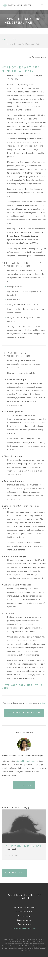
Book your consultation (27, 713)
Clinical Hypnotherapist (26, 761)
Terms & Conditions (18, 941)
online (42, 703)
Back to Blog (16, 873)
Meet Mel (26, 785)
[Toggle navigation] (42, 4)
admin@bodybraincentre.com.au (24, 928)
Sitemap (8, 941)
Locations (39, 941)
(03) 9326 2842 (25, 920)
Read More (14, 856)
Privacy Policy (30, 941)
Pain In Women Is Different (22, 845)
